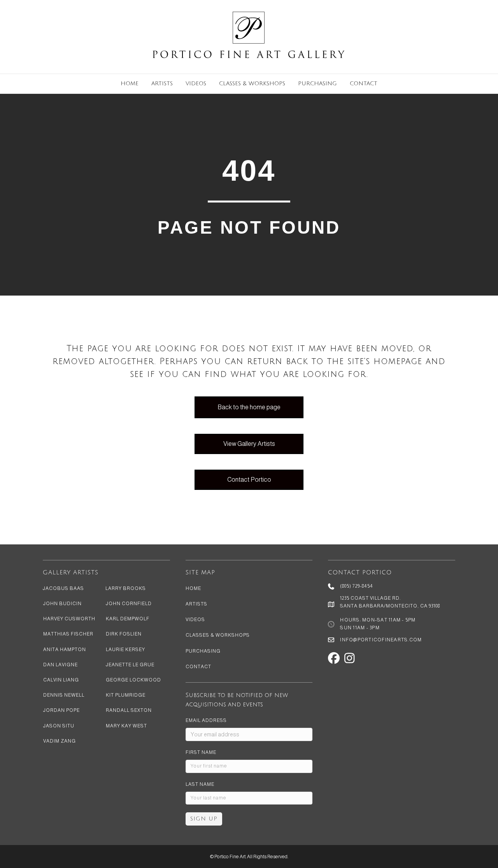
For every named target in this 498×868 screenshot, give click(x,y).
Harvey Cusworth (69, 619)
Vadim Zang (59, 741)
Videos (196, 83)
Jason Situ (58, 726)
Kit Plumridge (126, 695)
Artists (162, 83)
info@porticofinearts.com (381, 640)
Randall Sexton (129, 710)
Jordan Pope (61, 710)
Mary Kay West (126, 726)
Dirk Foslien (124, 634)
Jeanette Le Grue (130, 664)
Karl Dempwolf (127, 619)
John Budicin (62, 603)
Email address (206, 720)
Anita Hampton (64, 649)
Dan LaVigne (60, 664)
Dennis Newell (63, 695)
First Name (201, 752)
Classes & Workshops (252, 83)
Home (130, 83)
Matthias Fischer (68, 634)
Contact (363, 83)
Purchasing (317, 83)
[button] (334, 658)
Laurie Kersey (125, 649)
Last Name (200, 784)
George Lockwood (133, 680)
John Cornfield (129, 603)
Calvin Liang (61, 680)
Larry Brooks (125, 588)
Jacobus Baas (63, 588)
